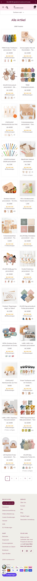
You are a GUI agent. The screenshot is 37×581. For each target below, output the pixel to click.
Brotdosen (5, 550)
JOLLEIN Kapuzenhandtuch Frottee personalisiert (27, 307)
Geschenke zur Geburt (8, 547)
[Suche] (6, 7)
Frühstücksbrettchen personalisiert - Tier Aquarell (10, 237)
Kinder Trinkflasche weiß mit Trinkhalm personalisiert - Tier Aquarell (27, 382)
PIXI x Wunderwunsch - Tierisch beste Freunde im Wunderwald (27, 200)
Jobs (21, 509)
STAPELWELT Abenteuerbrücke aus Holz (9, 123)
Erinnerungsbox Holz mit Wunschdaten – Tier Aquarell (27, 49)
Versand (4, 521)
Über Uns (23, 502)
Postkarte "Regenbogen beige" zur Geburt (10, 307)
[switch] (4, 573)
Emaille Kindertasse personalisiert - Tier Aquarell (27, 270)
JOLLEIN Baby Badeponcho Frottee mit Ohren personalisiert (27, 456)
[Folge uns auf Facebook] (22, 551)
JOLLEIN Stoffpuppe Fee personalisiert (9, 270)
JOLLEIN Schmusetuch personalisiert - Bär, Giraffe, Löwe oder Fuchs (9, 86)
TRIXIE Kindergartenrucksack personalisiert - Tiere (27, 86)
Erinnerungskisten (7, 543)
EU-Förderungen (7, 527)
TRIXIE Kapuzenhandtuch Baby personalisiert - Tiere (27, 419)
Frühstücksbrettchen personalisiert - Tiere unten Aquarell (27, 123)
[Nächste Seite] (29, 478)
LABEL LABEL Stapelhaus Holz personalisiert (9, 419)
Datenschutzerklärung (8, 510)
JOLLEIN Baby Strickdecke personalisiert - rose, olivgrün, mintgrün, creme (27, 237)
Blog (21, 513)
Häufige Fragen (24, 516)
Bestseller (5, 536)
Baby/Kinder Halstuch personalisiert (27, 160)
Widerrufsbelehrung (8, 514)
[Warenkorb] (34, 7)
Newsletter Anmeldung (27, 519)
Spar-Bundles (6, 553)
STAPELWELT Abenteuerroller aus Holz (9, 382)
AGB (3, 524)
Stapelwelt (5, 540)
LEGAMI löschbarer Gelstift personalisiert (9, 160)
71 (25, 478)
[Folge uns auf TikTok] (31, 551)
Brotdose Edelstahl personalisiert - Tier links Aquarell (9, 200)
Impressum (5, 507)
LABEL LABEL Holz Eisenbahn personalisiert (27, 344)
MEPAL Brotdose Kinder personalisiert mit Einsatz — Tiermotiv (9, 344)
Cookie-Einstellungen (8, 517)
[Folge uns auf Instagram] (27, 551)
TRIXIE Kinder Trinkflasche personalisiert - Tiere (9, 49)
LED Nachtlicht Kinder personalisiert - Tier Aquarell (9, 456)
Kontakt (22, 506)
